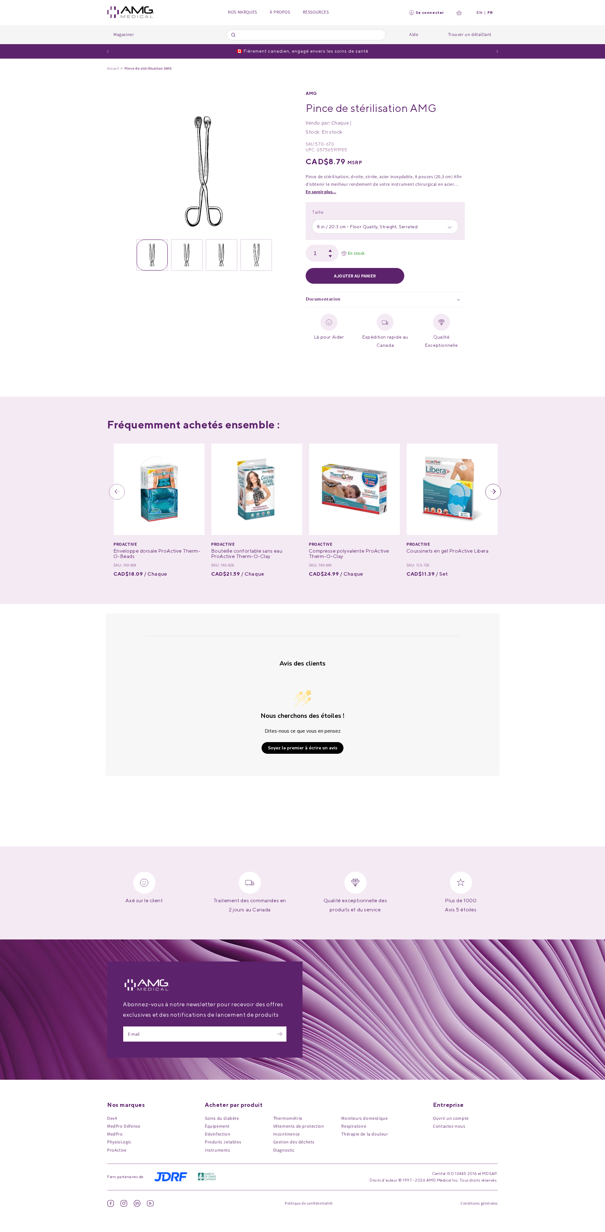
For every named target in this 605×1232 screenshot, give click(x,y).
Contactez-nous (449, 1126)
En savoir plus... (321, 192)
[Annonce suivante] (497, 51)
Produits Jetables (223, 1142)
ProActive (116, 1150)
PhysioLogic (119, 1142)
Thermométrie (287, 1118)
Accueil (113, 68)
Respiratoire (353, 1126)
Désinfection (217, 1134)
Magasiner (123, 34)
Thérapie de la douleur (364, 1134)
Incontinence (286, 1134)
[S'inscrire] (280, 1034)
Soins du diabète (222, 1118)
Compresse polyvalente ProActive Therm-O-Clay (349, 554)
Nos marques (242, 12)
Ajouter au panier (355, 276)
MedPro (115, 1134)
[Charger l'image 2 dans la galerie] (186, 255)
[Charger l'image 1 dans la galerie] (152, 255)
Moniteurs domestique (364, 1118)
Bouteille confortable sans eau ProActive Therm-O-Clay (246, 554)
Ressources (316, 12)
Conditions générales (479, 1203)
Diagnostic (284, 1150)
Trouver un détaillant (470, 34)
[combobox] (306, 34)
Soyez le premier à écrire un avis (302, 748)
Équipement (217, 1126)
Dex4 (112, 1118)
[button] (385, 299)
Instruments (217, 1150)
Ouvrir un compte (451, 1118)
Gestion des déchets (293, 1142)
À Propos (280, 12)
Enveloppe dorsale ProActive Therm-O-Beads (156, 554)
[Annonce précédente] (108, 51)
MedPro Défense (123, 1126)
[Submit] (234, 35)
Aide (413, 34)
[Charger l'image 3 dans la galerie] (221, 255)
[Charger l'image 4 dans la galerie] (256, 255)
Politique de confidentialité (309, 1203)
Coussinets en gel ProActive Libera (447, 551)
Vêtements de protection (298, 1126)
